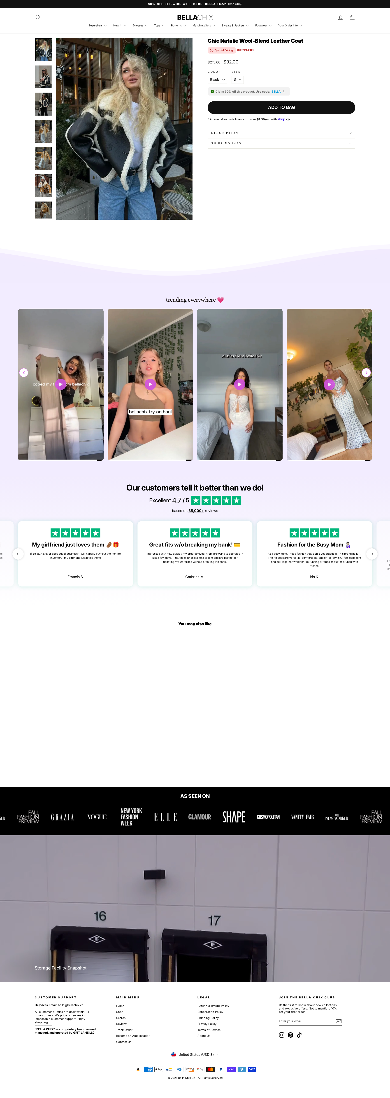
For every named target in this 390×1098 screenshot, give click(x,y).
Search (121, 1018)
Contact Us (123, 1042)
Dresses (138, 25)
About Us (203, 1035)
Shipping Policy (208, 1018)
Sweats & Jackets (233, 25)
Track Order (124, 1030)
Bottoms (176, 25)
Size (236, 71)
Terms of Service (209, 1030)
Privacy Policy (206, 1024)
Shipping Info (226, 143)
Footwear (261, 25)
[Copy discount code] (284, 91)
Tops (157, 25)
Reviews (121, 1024)
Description (225, 133)
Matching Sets (202, 25)
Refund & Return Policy (213, 1006)
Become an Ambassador (133, 1035)
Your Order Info (288, 25)
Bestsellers (95, 25)
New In (118, 25)
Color (214, 71)
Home (120, 1006)
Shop (119, 1012)
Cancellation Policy (210, 1012)
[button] (366, 372)
